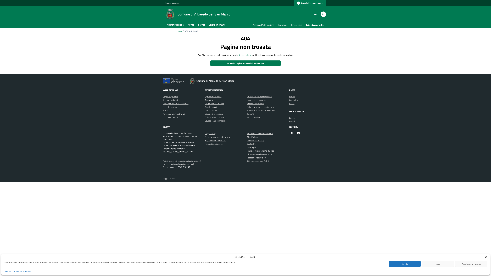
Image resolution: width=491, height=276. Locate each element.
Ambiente (209, 100)
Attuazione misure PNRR (258, 161)
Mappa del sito (169, 178)
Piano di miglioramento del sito (260, 150)
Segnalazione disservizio (215, 140)
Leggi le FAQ (210, 133)
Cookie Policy (8, 271)
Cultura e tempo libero (214, 117)
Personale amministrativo (174, 113)
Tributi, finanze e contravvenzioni (261, 110)
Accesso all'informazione (263, 24)
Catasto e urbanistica (214, 113)
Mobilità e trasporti (255, 103)
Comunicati (294, 100)
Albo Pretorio (252, 137)
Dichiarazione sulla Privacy (22, 271)
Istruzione (282, 24)
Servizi (201, 24)
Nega (438, 263)
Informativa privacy (255, 140)
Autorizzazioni (211, 110)
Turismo (250, 113)
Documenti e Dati (170, 117)
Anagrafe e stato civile (214, 103)
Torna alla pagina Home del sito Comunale (245, 63)
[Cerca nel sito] (323, 14)
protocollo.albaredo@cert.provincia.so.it (184, 160)
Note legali (251, 147)
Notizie (292, 96)
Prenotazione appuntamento (217, 137)
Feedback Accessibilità (256, 157)
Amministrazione (175, 24)
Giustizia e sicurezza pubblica (259, 96)
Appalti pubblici (211, 106)
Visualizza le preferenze (471, 263)
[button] (486, 257)
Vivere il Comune (217, 24)
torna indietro (245, 55)
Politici (166, 110)
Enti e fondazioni (170, 106)
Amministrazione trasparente (260, 133)
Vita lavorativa (253, 117)
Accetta (405, 263)
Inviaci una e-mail (186, 163)
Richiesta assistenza (213, 143)
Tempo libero (296, 24)
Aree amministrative (172, 100)
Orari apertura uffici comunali (175, 103)
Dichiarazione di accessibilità (259, 154)
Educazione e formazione (215, 120)
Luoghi (292, 117)
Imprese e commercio (256, 100)
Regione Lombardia (172, 3)
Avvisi (291, 103)
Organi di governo (170, 96)
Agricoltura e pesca (213, 96)
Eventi (292, 121)
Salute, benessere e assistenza (260, 106)
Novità (191, 24)
